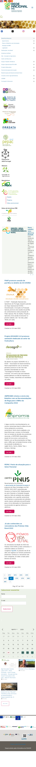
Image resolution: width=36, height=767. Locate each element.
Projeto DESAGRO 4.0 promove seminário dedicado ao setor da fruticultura (17, 338)
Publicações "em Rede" (7, 50)
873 (15, 575)
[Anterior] (30, 275)
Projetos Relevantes (6, 67)
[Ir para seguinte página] (10, 581)
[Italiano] (8, 1)
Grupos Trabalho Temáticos (8, 61)
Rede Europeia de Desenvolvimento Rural (11, 73)
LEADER (3, 78)
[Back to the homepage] (15, 7)
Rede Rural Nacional (6, 38)
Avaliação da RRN (6, 45)
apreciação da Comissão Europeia (17, 485)
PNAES (9, 197)
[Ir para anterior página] (4, 575)
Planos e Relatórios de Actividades (10, 43)
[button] (32, 7)
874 (21, 575)
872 (9, 575)
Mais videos (5, 703)
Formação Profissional (6, 81)
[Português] (10, 1)
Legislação (5, 47)
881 (5, 581)
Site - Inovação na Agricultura (8, 56)
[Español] (12, 1)
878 (17, 578)
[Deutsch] (5, 1)
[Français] (3, 1)
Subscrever (7, 609)
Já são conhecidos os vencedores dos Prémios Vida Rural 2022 (16, 526)
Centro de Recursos (6, 58)
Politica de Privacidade (18, 744)
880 (28, 578)
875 (27, 575)
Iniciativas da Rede (6, 53)
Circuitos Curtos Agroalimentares (9, 75)
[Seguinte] (33, 275)
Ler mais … (9, 324)
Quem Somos (5, 41)
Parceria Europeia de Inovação (9, 70)
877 (11, 578)
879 (22, 578)
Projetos (9, 200)
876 (5, 578)
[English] (1, 1)
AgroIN (13, 550)
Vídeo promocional (12, 203)
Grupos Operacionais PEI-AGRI (9, 64)
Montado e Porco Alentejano (27, 669)
